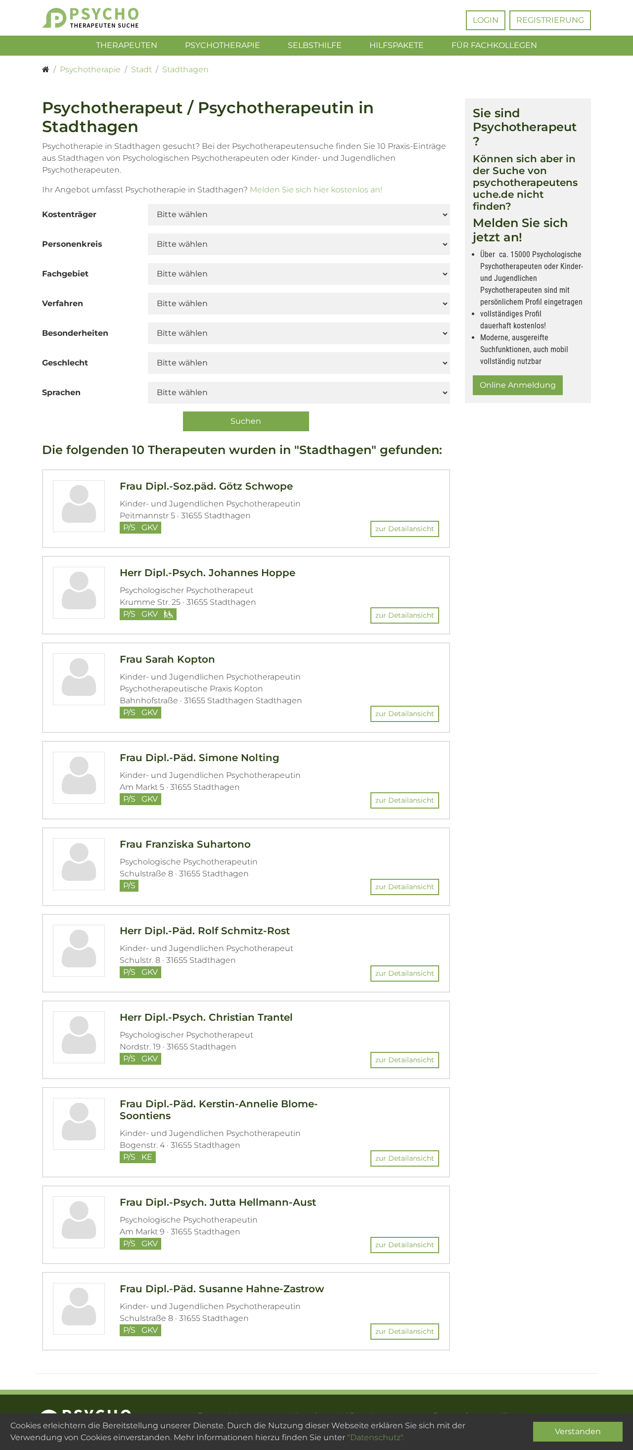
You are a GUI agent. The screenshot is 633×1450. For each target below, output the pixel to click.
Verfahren (62, 303)
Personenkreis (72, 244)
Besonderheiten (75, 333)
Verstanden (578, 1431)
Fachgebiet (65, 273)
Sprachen (61, 392)
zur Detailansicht (404, 528)
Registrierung (550, 20)
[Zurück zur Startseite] (105, 18)
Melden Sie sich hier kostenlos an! (316, 189)
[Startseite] (45, 70)
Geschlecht (65, 362)
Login (485, 20)
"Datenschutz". (376, 1437)
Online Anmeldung (518, 385)
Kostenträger (69, 214)
